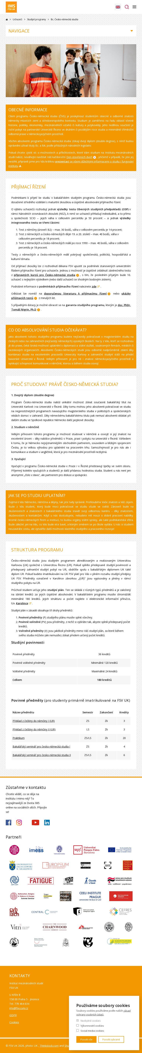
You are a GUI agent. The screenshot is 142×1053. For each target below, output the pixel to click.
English (118, 7)
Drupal (7, 19)
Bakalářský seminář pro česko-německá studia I (41, 746)
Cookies (14, 1022)
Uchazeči (17, 19)
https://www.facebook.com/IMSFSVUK (8, 822)
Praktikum (19, 738)
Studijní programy (36, 19)
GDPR (13, 1015)
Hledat (127, 7)
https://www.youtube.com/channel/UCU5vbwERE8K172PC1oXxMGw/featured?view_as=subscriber (35, 822)
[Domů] (11, 7)
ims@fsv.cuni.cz (18, 1008)
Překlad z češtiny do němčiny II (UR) (34, 729)
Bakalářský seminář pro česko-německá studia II (42, 755)
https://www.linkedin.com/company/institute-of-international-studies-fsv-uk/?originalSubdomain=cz (47, 822)
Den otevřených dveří (79, 157)
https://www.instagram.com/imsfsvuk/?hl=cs (19, 822)
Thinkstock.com (49, 1045)
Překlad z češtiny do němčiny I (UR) (34, 721)
